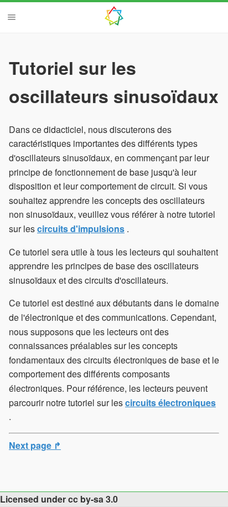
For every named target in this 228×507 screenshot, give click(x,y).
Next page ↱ (35, 445)
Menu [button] (11, 17)
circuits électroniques (170, 402)
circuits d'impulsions (81, 228)
